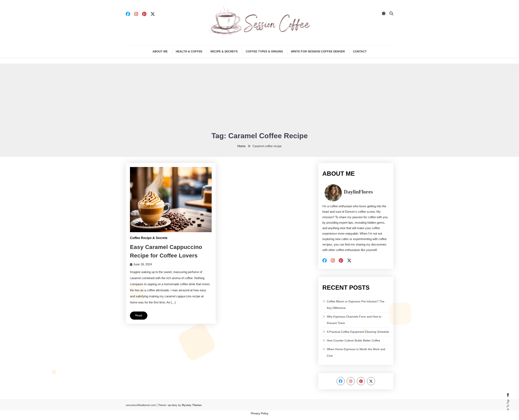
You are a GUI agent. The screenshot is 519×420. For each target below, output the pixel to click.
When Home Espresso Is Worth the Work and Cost (356, 352)
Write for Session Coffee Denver (318, 51)
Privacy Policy (259, 413)
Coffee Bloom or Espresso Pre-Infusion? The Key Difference (355, 304)
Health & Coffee (189, 51)
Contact (360, 51)
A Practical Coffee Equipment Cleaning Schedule (358, 331)
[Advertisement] (259, 100)
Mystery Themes (192, 405)
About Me (160, 51)
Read (138, 315)
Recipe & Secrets (224, 51)
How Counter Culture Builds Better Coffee (353, 340)
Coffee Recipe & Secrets (148, 238)
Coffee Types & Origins (264, 51)
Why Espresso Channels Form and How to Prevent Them (354, 320)
